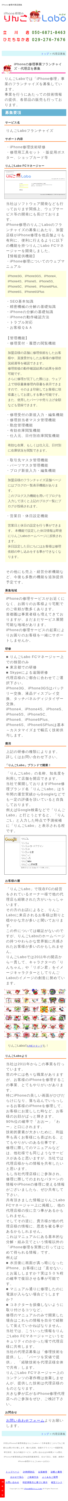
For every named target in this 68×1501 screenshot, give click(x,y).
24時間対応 (29, 1472)
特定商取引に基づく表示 (35, 1482)
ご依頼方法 (33, 1477)
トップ (45, 53)
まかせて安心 (17, 1477)
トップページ (12, 1472)
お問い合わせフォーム (25, 1420)
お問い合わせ (12, 1482)
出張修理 (42, 1472)
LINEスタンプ (35, 1045)
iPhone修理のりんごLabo (33, 1488)
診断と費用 (56, 1472)
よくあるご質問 (50, 1477)
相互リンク (56, 1482)
